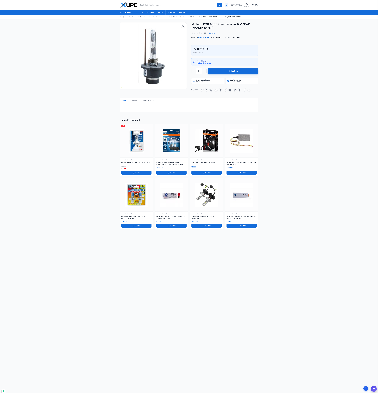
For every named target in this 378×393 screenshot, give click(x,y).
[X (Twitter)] (225, 90)
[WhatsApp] (211, 90)
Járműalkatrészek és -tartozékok (159, 17)
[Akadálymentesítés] (365, 388)
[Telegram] (220, 90)
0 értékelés (211, 33)
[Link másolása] (249, 90)
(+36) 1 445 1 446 (236, 6)
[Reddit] (239, 90)
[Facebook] (202, 90)
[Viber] (216, 90)
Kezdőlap (123, 17)
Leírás (124, 100)
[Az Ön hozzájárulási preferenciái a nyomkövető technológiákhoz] (3, 391)
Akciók (161, 12)
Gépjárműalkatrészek (180, 17)
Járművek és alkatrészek (137, 17)
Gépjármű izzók (195, 17)
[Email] (244, 90)
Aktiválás (171, 12)
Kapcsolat (183, 12)
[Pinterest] (235, 90)
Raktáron (150, 12)
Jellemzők (134, 100)
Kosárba (138, 173)
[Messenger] (206, 90)
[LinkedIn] (230, 90)
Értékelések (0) (148, 100)
